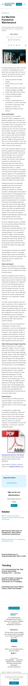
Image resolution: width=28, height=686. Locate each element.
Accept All (14, 683)
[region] (14, 680)
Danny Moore (14, 34)
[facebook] (9, 45)
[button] (3, 4)
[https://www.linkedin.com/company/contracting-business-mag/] (14, 653)
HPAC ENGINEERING (9, 660)
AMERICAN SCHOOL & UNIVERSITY (14, 661)
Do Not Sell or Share (16, 672)
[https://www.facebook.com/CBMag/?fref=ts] (12, 653)
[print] (25, 45)
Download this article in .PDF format (13, 455)
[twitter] (14, 45)
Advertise (9, 672)
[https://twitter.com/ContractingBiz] (15, 653)
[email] (19, 45)
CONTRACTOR (19, 660)
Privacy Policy (16, 679)
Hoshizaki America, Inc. (16, 466)
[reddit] (16, 45)
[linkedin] (11, 45)
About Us (4, 672)
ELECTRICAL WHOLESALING (14, 666)
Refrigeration (5, 13)
